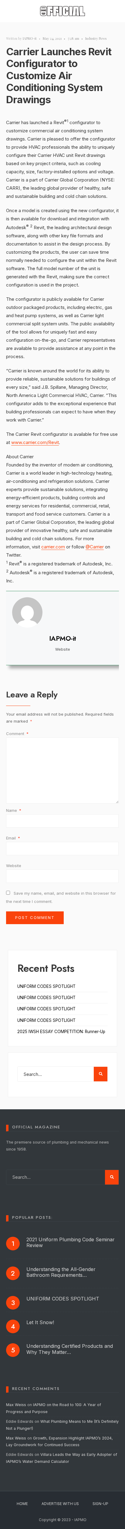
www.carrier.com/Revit (35, 442)
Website (13, 865)
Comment (17, 733)
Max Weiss (16, 1404)
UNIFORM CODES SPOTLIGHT (46, 986)
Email (13, 838)
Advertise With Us (60, 1503)
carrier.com (53, 547)
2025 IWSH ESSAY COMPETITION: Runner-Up (61, 1031)
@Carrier (95, 547)
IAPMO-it (30, 38)
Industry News (95, 38)
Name (13, 810)
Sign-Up (100, 1503)
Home (22, 1503)
